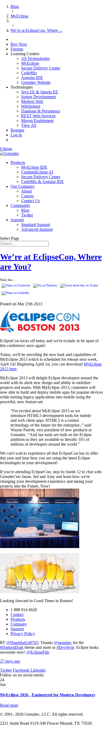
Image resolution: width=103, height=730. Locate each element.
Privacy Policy (23, 633)
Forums (17, 49)
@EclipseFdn (37, 652)
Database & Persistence (40, 111)
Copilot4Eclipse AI (37, 172)
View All (28, 125)
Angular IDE (32, 77)
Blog (25, 210)
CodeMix (29, 73)
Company (19, 624)
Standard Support (35, 224)
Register (17, 130)
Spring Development (38, 96)
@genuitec (63, 642)
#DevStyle (65, 647)
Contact (17, 614)
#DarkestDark (12, 647)
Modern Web (32, 101)
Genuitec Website (35, 82)
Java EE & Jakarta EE (39, 92)
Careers (27, 196)
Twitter (27, 215)
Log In (16, 135)
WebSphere (30, 106)
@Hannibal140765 (22, 642)
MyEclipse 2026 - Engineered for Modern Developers (47, 695)
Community (20, 205)
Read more (9, 705)
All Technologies (35, 58)
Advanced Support (37, 229)
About (26, 191)
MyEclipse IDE (34, 167)
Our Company (23, 186)
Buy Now (19, 44)
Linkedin (37, 670)
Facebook (21, 670)
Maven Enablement (37, 120)
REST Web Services (38, 116)
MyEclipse (30, 63)
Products (18, 162)
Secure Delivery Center (40, 68)
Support (17, 220)
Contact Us (30, 200)
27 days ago (10, 661)
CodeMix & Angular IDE (42, 181)
